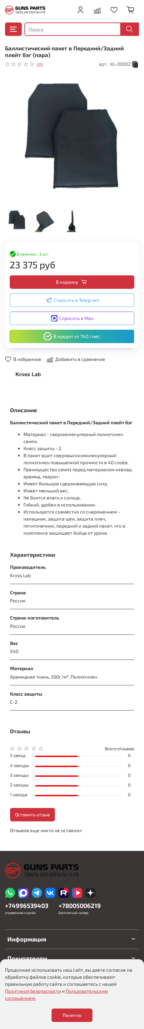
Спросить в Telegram (76, 300)
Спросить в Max (76, 318)
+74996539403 (26, 905)
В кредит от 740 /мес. (77, 336)
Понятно (72, 1015)
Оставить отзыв (32, 814)
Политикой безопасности (33, 991)
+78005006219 (80, 905)
